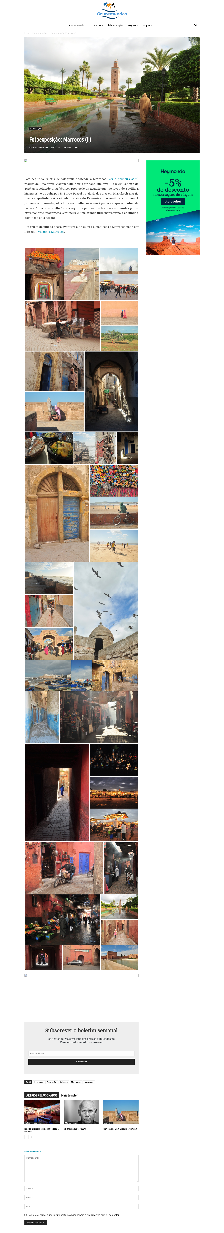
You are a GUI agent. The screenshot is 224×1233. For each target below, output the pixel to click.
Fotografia (51, 1082)
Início (26, 33)
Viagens (132, 25)
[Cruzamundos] (112, 11)
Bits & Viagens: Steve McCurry (75, 1129)
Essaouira (38, 1082)
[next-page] (32, 1137)
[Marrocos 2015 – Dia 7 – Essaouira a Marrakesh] (121, 1112)
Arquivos (147, 25)
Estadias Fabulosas (33, 1123)
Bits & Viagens (71, 1123)
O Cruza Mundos (77, 25)
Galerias (64, 1082)
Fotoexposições (115, 25)
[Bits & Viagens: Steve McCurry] (81, 1112)
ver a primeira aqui (123, 179)
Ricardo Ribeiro (40, 147)
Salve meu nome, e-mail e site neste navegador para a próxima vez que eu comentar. (74, 1214)
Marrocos (89, 1082)
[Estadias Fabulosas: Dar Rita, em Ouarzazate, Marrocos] (42, 1112)
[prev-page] (26, 1137)
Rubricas (97, 25)
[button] (196, 25)
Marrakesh (76, 1082)
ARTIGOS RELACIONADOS (41, 1095)
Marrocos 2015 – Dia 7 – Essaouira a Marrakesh (120, 1129)
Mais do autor (69, 1095)
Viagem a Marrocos (51, 231)
